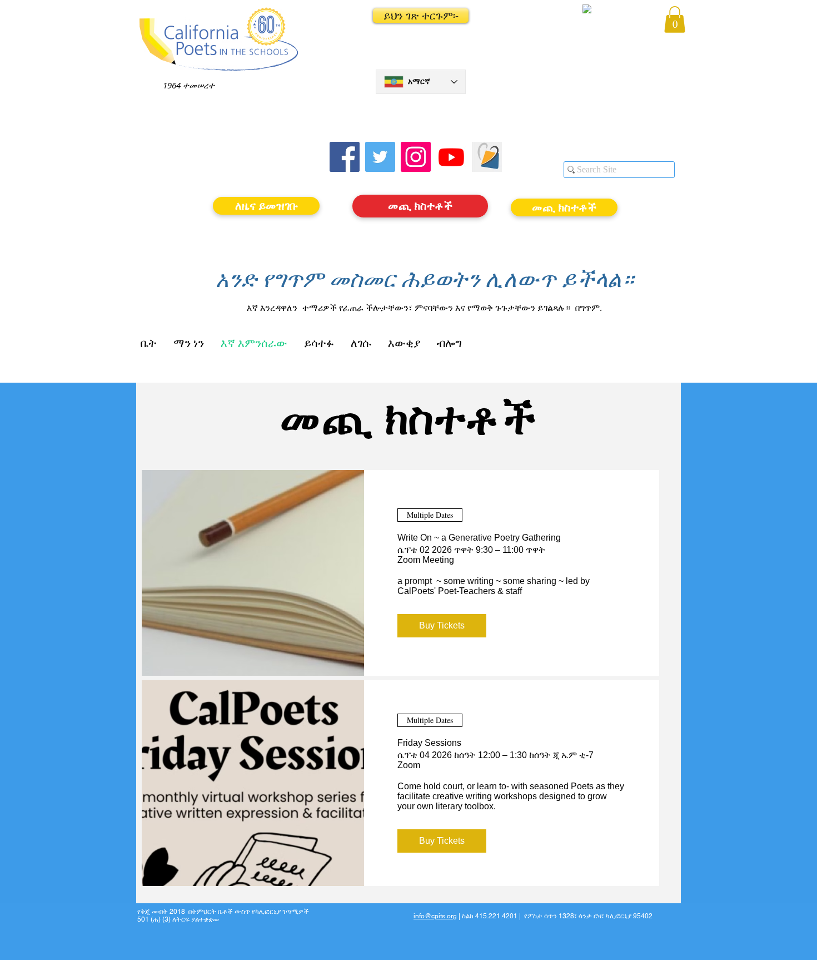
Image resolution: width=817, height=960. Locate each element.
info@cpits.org (435, 916)
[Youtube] (451, 157)
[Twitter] (380, 157)
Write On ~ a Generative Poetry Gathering (479, 537)
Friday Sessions (429, 743)
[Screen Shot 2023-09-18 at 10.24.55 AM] (487, 157)
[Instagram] (416, 157)
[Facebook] (345, 157)
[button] (421, 15)
